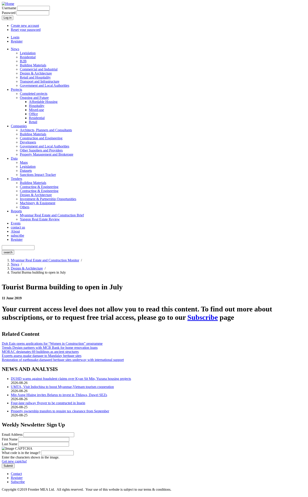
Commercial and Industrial (38, 69)
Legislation (28, 53)
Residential (28, 57)
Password (9, 13)
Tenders (16, 179)
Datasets (26, 170)
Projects (16, 89)
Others (24, 207)
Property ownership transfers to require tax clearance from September (60, 411)
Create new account (25, 25)
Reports (16, 211)
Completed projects (33, 93)
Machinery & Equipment (37, 203)
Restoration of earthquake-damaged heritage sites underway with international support (63, 360)
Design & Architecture (36, 73)
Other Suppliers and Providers (41, 150)
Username (9, 8)
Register (17, 41)
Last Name (9, 444)
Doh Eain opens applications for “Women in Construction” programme (52, 343)
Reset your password (26, 30)
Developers (28, 142)
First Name (10, 439)
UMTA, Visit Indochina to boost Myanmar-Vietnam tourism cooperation (62, 387)
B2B (23, 61)
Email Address (12, 434)
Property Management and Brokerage (46, 154)
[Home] (8, 4)
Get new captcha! (14, 461)
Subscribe (202, 317)
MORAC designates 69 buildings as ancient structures (40, 352)
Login (15, 37)
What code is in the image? (21, 453)
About (15, 231)
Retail (33, 122)
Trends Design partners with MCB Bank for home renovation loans (50, 347)
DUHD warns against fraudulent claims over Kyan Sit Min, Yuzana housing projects (71, 379)
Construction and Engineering (41, 138)
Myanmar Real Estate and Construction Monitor (45, 260)
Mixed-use (36, 110)
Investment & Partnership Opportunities (48, 199)
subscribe (17, 235)
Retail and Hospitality (35, 77)
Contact (16, 474)
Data (14, 158)
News (15, 49)
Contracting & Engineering (39, 187)
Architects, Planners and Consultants (46, 130)
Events (16, 223)
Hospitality (36, 106)
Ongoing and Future (34, 98)
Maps (24, 162)
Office (33, 114)
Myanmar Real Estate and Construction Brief (52, 215)
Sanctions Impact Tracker (38, 175)
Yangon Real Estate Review (40, 219)
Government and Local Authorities (44, 85)
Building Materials (33, 65)
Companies (19, 126)
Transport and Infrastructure (39, 81)
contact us (18, 227)
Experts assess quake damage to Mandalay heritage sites (41, 356)
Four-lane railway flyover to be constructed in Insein (48, 403)
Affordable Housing (43, 102)
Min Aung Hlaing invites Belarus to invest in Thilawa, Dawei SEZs (59, 395)
